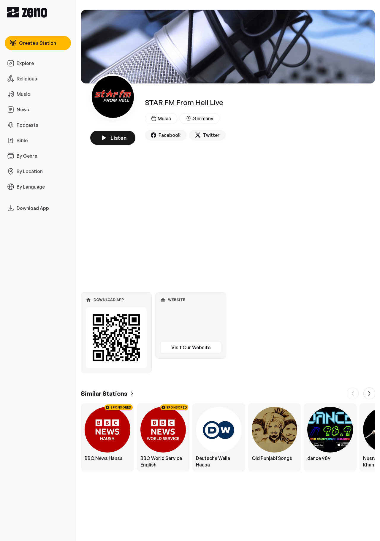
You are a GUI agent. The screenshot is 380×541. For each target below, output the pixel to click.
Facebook (170, 135)
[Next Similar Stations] (369, 393)
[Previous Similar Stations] (353, 393)
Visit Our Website (190, 347)
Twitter (211, 135)
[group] (228, 437)
